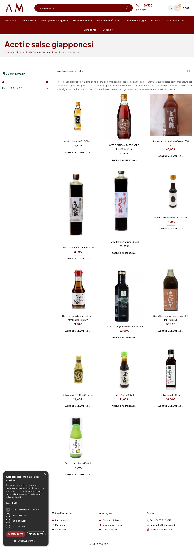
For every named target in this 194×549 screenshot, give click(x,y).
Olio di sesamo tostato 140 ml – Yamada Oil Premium (78, 318)
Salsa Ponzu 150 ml (124, 395)
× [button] (45, 474)
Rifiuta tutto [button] (36, 534)
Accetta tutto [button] (15, 534)
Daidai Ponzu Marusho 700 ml (124, 241)
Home (8, 52)
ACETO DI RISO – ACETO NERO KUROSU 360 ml (124, 147)
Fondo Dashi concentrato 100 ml (170, 217)
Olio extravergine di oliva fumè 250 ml (124, 326)
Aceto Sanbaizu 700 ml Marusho (78, 247)
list (190, 71)
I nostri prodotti (20, 52)
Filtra (45, 88)
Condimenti (48, 52)
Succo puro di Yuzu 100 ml (78, 463)
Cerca (127, 8)
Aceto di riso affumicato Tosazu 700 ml (171, 143)
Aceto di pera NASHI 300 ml (77, 141)
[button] (25, 541)
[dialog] (25, 508)
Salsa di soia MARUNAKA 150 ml (78, 395)
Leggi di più (11, 503)
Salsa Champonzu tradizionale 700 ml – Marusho (170, 318)
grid (186, 71)
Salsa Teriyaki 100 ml (171, 395)
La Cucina (35, 52)
